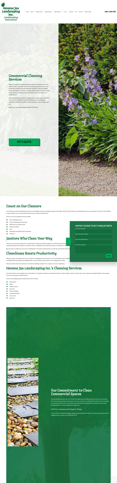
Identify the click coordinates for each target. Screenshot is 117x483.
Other (64, 11)
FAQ (76, 11)
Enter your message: (80, 244)
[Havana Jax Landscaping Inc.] (3, 4)
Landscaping (38, 11)
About (32, 11)
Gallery (71, 11)
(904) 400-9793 (110, 12)
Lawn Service (57, 11)
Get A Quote (24, 142)
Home (27, 11)
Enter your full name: (80, 228)
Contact (80, 11)
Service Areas (87, 11)
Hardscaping (48, 11)
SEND (108, 255)
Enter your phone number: (81, 234)
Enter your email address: (81, 239)
